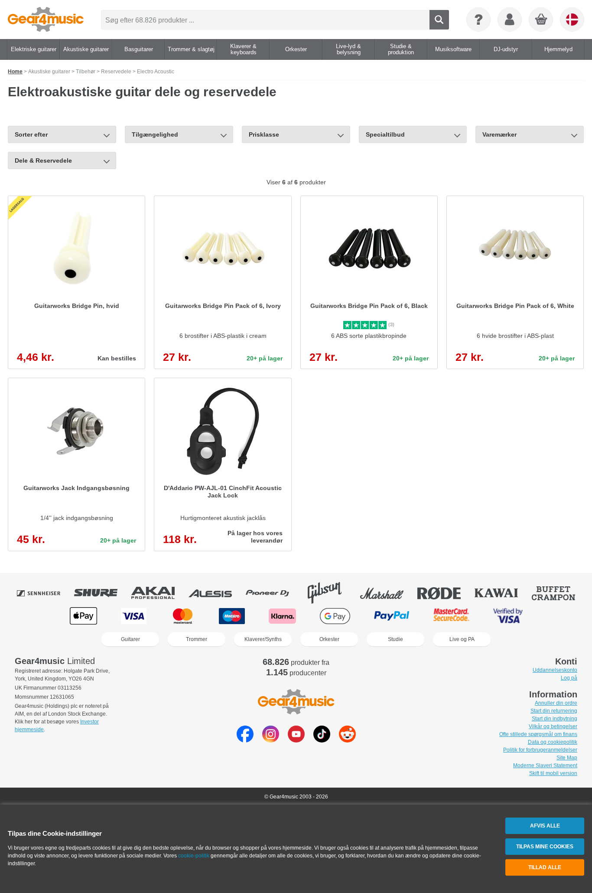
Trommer (196, 639)
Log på (569, 678)
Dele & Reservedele (43, 160)
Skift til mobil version (553, 773)
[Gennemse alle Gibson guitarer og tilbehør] (330, 593)
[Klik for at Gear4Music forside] (46, 19)
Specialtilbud (385, 134)
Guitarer (130, 639)
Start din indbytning (554, 719)
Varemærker (499, 134)
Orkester (329, 639)
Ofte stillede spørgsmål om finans (538, 734)
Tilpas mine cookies (544, 847)
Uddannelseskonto (555, 670)
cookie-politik (193, 856)
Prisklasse (264, 134)
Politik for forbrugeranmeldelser (540, 750)
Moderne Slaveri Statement (545, 765)
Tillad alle (544, 867)
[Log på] (509, 19)
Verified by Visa (508, 616)
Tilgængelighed (155, 134)
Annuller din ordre (556, 703)
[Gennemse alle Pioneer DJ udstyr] (273, 593)
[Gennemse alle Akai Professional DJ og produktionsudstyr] (159, 593)
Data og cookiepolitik (552, 742)
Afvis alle (545, 826)
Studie (395, 639)
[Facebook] (245, 740)
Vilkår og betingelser (553, 726)
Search (439, 19)
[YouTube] (296, 740)
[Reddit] (347, 740)
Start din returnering (553, 711)
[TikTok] (321, 740)
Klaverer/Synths (263, 639)
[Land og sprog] (572, 19)
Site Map (566, 758)
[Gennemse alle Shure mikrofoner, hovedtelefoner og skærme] (101, 593)
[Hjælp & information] (478, 19)
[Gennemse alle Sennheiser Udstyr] (44, 593)
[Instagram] (270, 740)
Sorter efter (31, 134)
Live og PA (462, 639)
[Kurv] (541, 20)
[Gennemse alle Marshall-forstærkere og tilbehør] (387, 593)
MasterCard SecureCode (451, 616)
